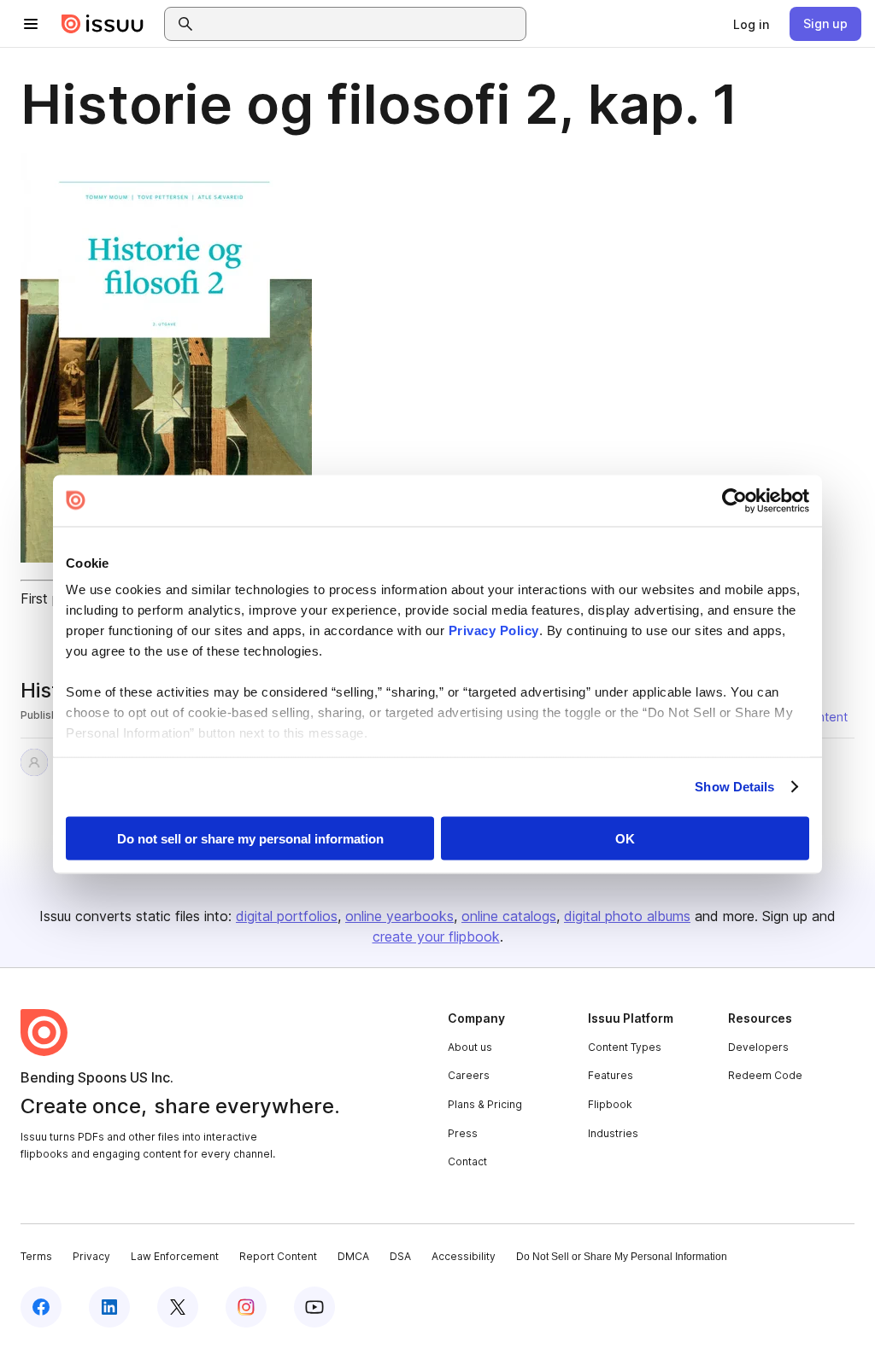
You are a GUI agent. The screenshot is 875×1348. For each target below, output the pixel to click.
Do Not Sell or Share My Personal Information (621, 1257)
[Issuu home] (102, 24)
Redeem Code (765, 1075)
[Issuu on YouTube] (314, 1307)
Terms (36, 1256)
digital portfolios (287, 916)
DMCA (353, 1256)
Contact (467, 1161)
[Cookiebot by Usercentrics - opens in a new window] (734, 500)
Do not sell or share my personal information (250, 838)
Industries (613, 1133)
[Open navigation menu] (31, 24)
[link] (751, 24)
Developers (758, 1047)
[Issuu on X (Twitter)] (177, 1307)
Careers (469, 1075)
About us (470, 1047)
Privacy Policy (494, 630)
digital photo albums (627, 916)
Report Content (278, 1256)
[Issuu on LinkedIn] (109, 1307)
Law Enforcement (175, 1256)
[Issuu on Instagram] (246, 1307)
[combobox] (361, 24)
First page (52, 598)
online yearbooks (399, 916)
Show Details (734, 786)
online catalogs (508, 916)
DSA (400, 1256)
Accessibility (464, 1256)
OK (625, 838)
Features (610, 1075)
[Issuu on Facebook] (41, 1307)
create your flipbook (436, 936)
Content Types (624, 1047)
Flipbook (610, 1104)
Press (463, 1133)
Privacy (91, 1256)
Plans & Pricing (485, 1104)
